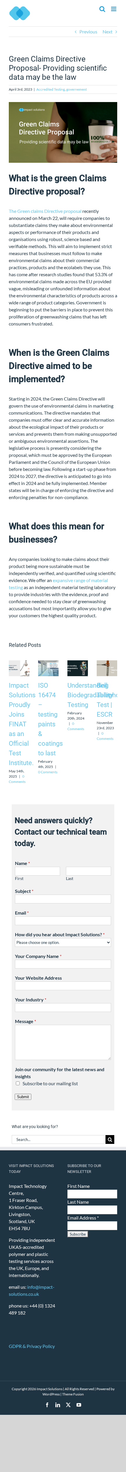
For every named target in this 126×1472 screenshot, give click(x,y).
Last (69, 878)
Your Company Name (38, 956)
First (19, 878)
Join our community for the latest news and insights (59, 1072)
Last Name (78, 1202)
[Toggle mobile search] (102, 9)
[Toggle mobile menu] (114, 9)
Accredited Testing (50, 89)
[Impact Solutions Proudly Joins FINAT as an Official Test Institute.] (19, 663)
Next (108, 31)
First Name (78, 1186)
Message (25, 1021)
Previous (88, 31)
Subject (24, 891)
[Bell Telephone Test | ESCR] (107, 663)
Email (22, 912)
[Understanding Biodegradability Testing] (77, 663)
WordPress (51, 1394)
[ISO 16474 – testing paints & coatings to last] (48, 663)
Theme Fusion (73, 1394)
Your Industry (30, 999)
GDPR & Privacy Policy (32, 1346)
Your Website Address (38, 978)
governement (76, 89)
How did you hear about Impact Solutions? (60, 934)
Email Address (83, 1217)
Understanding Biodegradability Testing (90, 695)
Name (22, 863)
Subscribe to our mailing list (50, 1083)
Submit (23, 1097)
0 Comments (47, 772)
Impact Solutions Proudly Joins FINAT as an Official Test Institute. (22, 724)
